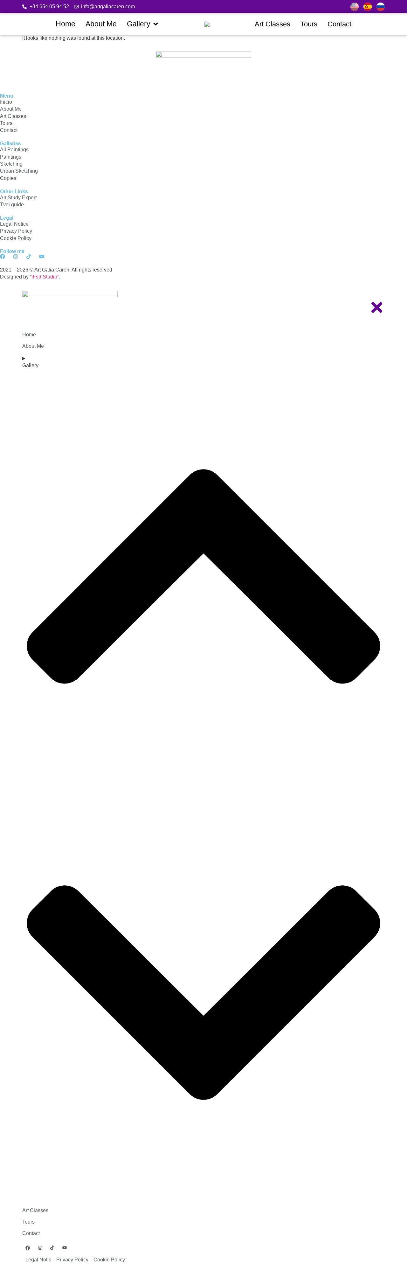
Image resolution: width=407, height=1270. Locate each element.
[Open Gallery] (155, 24)
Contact (31, 1233)
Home (29, 334)
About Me (33, 346)
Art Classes (35, 1210)
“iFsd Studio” (44, 276)
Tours (28, 1222)
